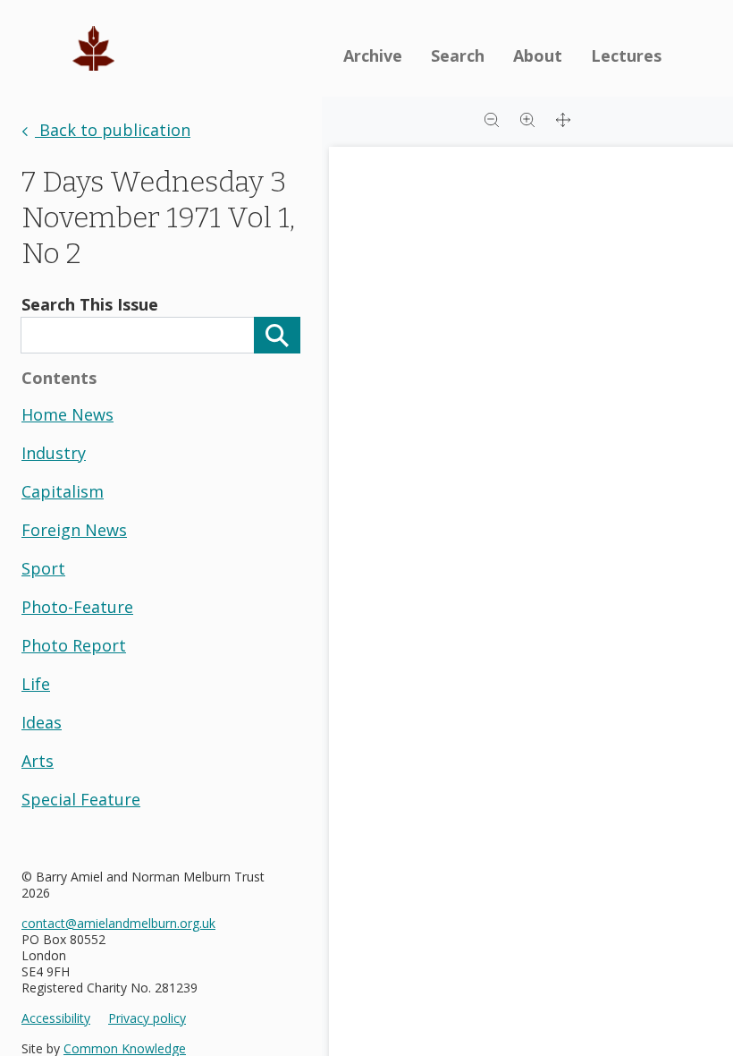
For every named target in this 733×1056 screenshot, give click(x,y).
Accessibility (55, 1018)
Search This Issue (89, 304)
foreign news (74, 530)
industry (53, 453)
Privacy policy (147, 1018)
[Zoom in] (527, 118)
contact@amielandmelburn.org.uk (118, 923)
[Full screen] (563, 118)
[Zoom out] (491, 118)
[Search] (277, 335)
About (537, 55)
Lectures (626, 55)
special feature (80, 799)
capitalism (62, 491)
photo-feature (77, 606)
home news (67, 414)
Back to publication (112, 130)
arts (37, 760)
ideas (41, 722)
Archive (372, 55)
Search (457, 55)
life (35, 683)
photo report (73, 645)
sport (43, 568)
